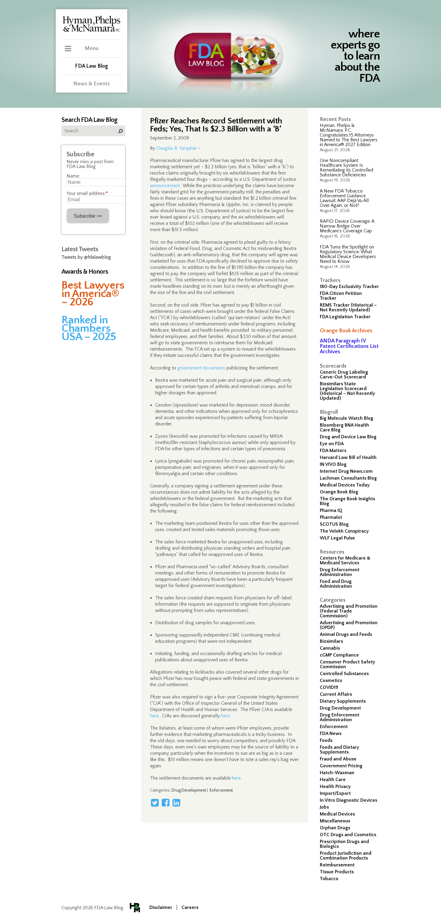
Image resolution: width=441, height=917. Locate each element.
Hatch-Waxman (337, 772)
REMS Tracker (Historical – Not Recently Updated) (348, 307)
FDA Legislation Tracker (345, 316)
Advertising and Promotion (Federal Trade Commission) (348, 611)
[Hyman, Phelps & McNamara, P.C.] (91, 31)
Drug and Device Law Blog (348, 436)
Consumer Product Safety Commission (347, 664)
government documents (201, 368)
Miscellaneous (335, 821)
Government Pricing (341, 766)
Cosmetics (331, 680)
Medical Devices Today (345, 485)
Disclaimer (160, 907)
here (154, 716)
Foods (326, 740)
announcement (165, 185)
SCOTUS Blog (334, 524)
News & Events (91, 84)
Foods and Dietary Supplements (339, 750)
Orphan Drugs (335, 827)
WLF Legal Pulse (337, 538)
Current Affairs (336, 694)
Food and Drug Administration (336, 584)
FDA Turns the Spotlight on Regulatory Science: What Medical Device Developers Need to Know (348, 254)
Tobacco (329, 878)
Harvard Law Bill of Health (348, 457)
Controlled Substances (344, 673)
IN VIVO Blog (333, 464)
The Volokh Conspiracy (344, 531)
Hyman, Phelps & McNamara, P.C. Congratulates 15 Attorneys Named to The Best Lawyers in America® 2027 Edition (348, 135)
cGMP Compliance (339, 655)
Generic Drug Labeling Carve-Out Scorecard (344, 374)
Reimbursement (337, 865)
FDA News (330, 733)
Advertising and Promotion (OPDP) (348, 625)
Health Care (333, 779)
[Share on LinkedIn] (176, 802)
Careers (190, 907)
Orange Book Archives (346, 331)
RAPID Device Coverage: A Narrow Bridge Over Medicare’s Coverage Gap (347, 226)
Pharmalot (331, 517)
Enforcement (334, 726)
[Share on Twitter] (155, 802)
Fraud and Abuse (338, 759)
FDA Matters (333, 450)
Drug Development (340, 708)
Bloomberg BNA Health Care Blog (344, 427)
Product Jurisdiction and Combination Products (345, 856)
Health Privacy (335, 786)
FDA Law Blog (91, 66)
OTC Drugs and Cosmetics (348, 834)
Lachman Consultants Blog (348, 478)
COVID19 (329, 687)
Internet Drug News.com (346, 471)
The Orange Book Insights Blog (347, 501)
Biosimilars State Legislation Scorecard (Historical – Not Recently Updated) (347, 391)
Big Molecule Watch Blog (346, 418)
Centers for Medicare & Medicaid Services (345, 560)
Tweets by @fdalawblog (86, 257)
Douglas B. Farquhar (176, 148)
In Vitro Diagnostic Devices (348, 800)
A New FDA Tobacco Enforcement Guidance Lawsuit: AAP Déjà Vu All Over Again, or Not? (344, 198)
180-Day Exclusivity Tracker (349, 286)
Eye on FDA (332, 443)
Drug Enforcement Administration (339, 572)
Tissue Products (337, 871)
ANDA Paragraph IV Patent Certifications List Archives (349, 346)
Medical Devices (337, 814)
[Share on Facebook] (166, 802)
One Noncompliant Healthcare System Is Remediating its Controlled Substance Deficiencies (346, 168)
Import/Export (335, 793)
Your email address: (87, 193)
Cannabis (330, 648)
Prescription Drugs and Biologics (344, 844)
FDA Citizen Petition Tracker (341, 296)
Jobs (324, 807)
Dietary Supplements (343, 701)
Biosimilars (331, 641)
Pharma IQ (331, 510)
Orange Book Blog (339, 492)
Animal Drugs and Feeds (346, 634)
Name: (73, 176)
